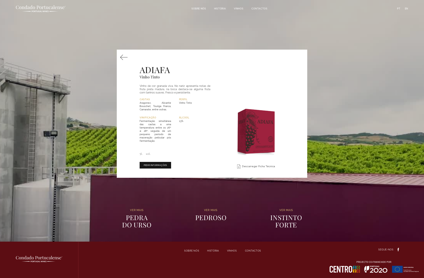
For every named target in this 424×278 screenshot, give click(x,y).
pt (398, 8)
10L (148, 153)
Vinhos (238, 8)
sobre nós (198, 8)
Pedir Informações (155, 165)
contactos (259, 8)
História (220, 8)
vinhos (232, 250)
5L (141, 153)
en (406, 8)
